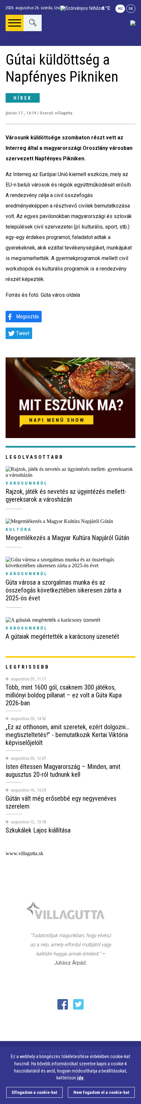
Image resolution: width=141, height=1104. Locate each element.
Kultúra (19, 529)
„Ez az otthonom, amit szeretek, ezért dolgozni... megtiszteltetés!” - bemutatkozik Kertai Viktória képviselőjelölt (68, 735)
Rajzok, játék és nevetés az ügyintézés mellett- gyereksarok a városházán (66, 495)
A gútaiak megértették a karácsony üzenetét (62, 636)
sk (131, 8)
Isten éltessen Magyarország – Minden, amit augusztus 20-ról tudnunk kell (63, 770)
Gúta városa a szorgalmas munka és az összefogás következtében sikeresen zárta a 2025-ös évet (63, 590)
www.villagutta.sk (24, 853)
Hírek (22, 98)
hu (120, 8)
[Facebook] (62, 1004)
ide (80, 1078)
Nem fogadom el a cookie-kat (101, 1092)
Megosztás (27, 316)
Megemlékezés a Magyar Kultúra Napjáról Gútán (67, 538)
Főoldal (26, 50)
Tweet (23, 333)
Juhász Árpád (70, 963)
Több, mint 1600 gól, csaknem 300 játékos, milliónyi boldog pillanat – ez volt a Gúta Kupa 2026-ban (64, 695)
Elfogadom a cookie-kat (34, 1092)
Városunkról (27, 483)
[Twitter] (78, 1004)
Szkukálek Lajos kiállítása (38, 830)
